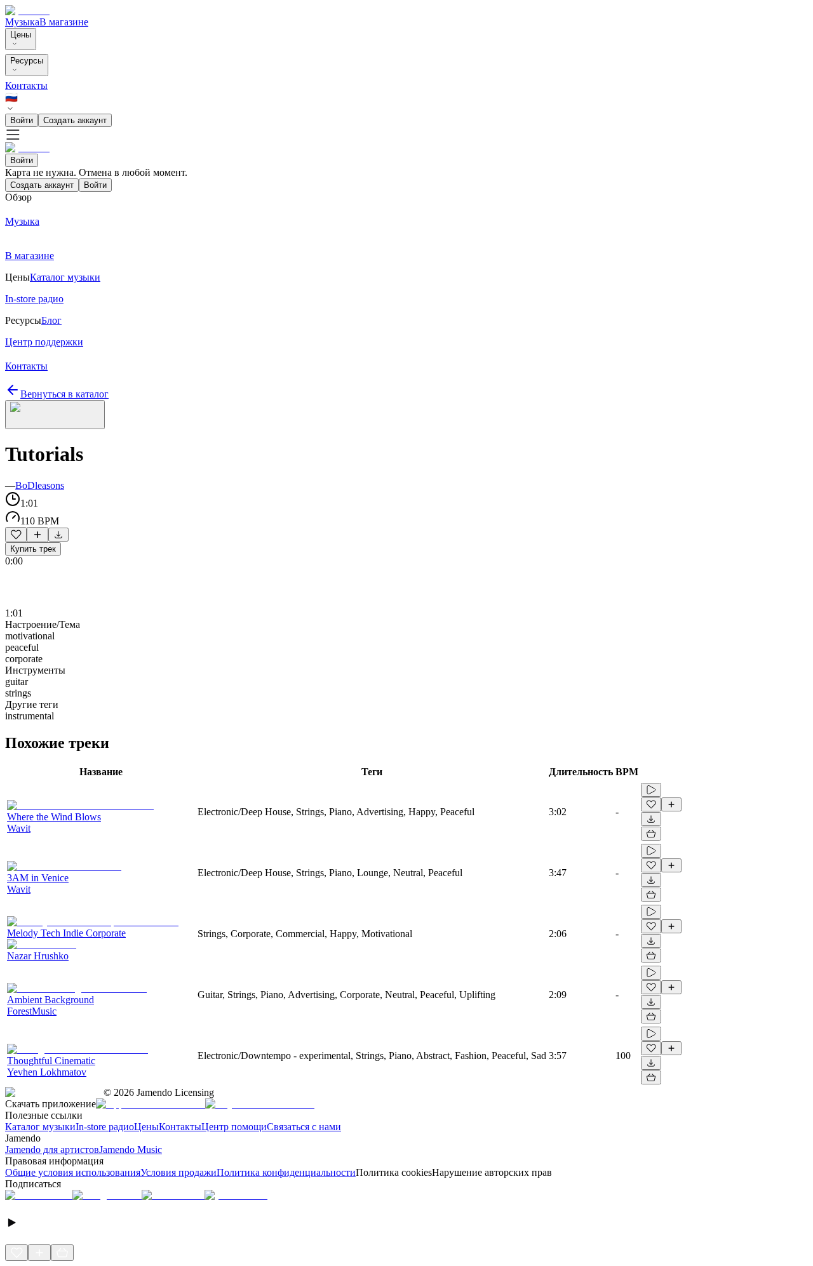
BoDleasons (39, 485)
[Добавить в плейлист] (37, 534)
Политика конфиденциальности (286, 1172)
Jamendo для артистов (52, 1149)
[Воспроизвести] (651, 790)
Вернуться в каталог (64, 394)
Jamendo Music (130, 1149)
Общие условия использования (72, 1172)
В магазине (63, 22)
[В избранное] (16, 534)
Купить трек (33, 549)
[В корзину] (651, 834)
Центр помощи (234, 1126)
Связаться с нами (304, 1126)
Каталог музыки (40, 1126)
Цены (20, 34)
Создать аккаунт (75, 120)
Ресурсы (26, 60)
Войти (21, 120)
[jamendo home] (27, 10)
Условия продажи (178, 1172)
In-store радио (105, 1126)
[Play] (55, 414)
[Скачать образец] (58, 535)
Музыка (22, 22)
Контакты (26, 85)
